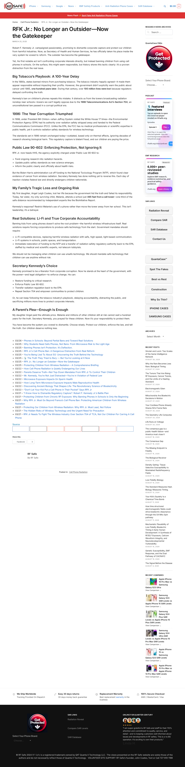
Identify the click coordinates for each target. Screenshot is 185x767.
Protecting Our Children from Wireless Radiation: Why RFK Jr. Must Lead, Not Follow (67, 407)
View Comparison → (153, 590)
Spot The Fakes (159, 269)
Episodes (151, 122)
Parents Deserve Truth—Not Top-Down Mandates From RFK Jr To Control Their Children (69, 372)
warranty (120, 697)
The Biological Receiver (155, 458)
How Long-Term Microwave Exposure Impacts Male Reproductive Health (61, 382)
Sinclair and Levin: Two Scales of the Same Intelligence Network (158, 354)
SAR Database (159, 229)
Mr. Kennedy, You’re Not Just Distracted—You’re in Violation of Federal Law (63, 375)
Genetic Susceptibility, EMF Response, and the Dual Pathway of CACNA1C (157, 553)
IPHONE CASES (159, 308)
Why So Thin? (159, 299)
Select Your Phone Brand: (158, 80)
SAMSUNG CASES (160, 316)
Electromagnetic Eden (155, 388)
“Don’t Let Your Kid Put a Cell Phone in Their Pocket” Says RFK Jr (58, 389)
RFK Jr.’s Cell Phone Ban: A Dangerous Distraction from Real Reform (59, 351)
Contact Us (159, 239)
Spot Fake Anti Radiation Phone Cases (100, 15)
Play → (166, 127)
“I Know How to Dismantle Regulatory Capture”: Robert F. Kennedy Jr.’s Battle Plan (66, 393)
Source (16, 424)
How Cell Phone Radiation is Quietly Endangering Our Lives (54, 368)
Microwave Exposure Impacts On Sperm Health (48, 379)
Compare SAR (159, 220)
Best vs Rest (159, 279)
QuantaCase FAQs (153, 43)
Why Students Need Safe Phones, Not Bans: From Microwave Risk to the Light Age (66, 344)
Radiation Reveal (159, 210)
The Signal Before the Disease (158, 563)
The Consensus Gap (154, 441)
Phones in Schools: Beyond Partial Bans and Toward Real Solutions (58, 340)
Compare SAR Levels (78, 728)
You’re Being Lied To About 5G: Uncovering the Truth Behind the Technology (63, 354)
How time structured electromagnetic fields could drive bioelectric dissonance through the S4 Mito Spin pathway (158, 512)
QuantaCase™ (159, 259)
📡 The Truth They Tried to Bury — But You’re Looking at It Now (57, 358)
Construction (159, 289)
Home (15, 22)
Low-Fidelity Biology (154, 480)
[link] (159, 123)
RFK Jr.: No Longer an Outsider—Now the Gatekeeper (52, 361)
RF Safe (32, 453)
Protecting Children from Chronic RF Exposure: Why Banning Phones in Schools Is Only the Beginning (76, 396)
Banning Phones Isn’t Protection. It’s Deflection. (48, 347)
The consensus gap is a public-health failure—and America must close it (157, 431)
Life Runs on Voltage (154, 422)
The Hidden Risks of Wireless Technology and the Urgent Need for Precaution (64, 410)
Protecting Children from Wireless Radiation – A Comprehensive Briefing (61, 365)
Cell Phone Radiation (30, 22)
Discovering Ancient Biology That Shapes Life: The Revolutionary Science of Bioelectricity (70, 386)
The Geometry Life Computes (158, 415)
